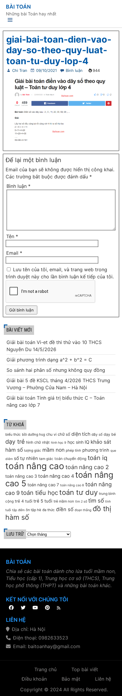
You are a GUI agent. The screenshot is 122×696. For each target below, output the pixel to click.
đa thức (48, 510)
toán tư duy (78, 492)
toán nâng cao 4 (56, 476)
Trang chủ (45, 669)
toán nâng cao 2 (87, 467)
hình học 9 (58, 443)
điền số (64, 509)
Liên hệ (103, 679)
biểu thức (13, 434)
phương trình (95, 450)
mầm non (53, 450)
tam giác (46, 459)
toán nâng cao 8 (72, 485)
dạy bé (110, 434)
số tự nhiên (26, 458)
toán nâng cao (34, 466)
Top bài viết (84, 669)
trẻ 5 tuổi (42, 501)
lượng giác (32, 450)
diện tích (80, 434)
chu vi (51, 434)
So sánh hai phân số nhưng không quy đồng (56, 370)
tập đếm (18, 510)
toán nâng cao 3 (21, 476)
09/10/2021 (46, 70)
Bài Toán (18, 7)
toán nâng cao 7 (43, 484)
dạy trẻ (15, 441)
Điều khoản (34, 679)
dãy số (97, 434)
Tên (12, 236)
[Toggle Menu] (10, 21)
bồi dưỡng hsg (33, 434)
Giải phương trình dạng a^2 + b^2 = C (49, 360)
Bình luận (74, 70)
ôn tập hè (33, 510)
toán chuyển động (70, 458)
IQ (87, 442)
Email (14, 253)
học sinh (76, 442)
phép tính (73, 450)
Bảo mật (71, 679)
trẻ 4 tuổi (23, 501)
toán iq (97, 457)
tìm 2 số (81, 501)
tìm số (96, 500)
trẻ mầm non (64, 501)
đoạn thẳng (83, 510)
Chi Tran (19, 70)
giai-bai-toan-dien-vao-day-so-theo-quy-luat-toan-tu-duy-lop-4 (58, 50)
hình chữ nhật (38, 442)
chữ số (64, 434)
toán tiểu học (39, 492)
